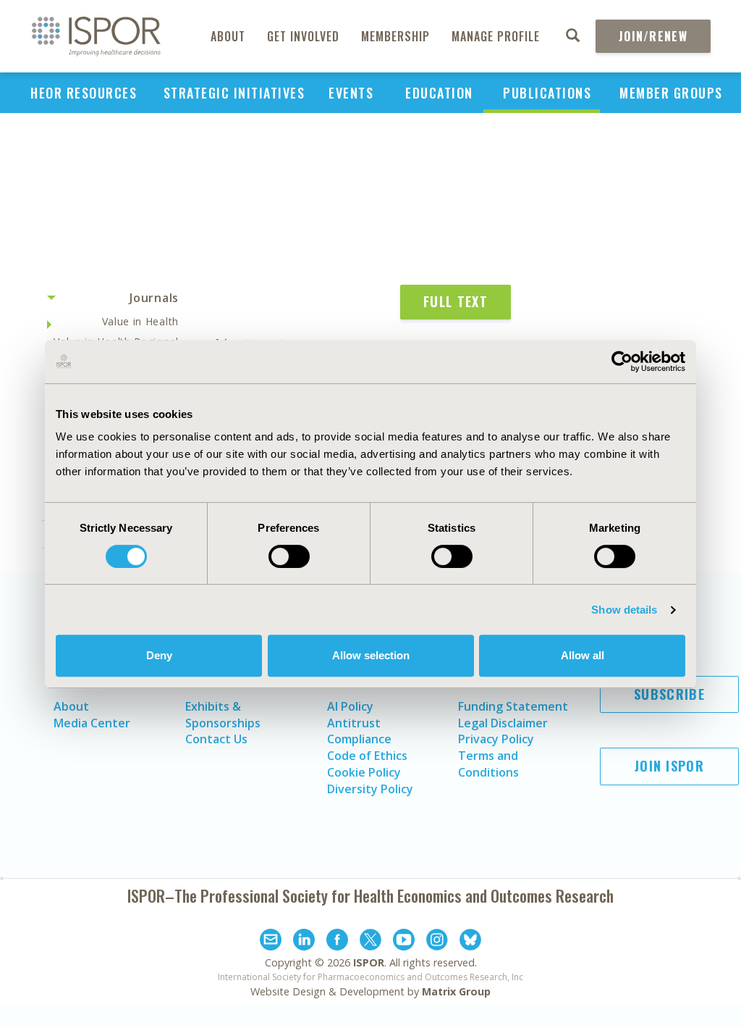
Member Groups (671, 92)
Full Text (455, 301)
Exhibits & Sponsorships (223, 714)
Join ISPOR (669, 765)
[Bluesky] (470, 942)
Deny (159, 655)
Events (351, 92)
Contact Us (216, 739)
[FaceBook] (337, 942)
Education (439, 92)
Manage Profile (496, 36)
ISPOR (368, 962)
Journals (154, 298)
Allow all (582, 655)
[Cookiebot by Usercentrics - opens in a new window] (622, 361)
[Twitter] (370, 942)
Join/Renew (653, 36)
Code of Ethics (367, 756)
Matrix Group (456, 991)
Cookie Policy (364, 772)
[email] (270, 942)
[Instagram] (437, 942)
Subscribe (669, 694)
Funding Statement (513, 706)
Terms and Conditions (488, 764)
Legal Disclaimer (503, 723)
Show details (624, 609)
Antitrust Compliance (359, 731)
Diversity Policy (370, 789)
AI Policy (350, 706)
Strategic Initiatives (234, 92)
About (228, 36)
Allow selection (371, 655)
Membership (395, 36)
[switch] (289, 556)
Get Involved (303, 36)
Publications (547, 92)
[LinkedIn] (304, 942)
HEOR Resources (83, 92)
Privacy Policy (496, 739)
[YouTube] (404, 942)
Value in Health (140, 321)
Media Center (92, 723)
